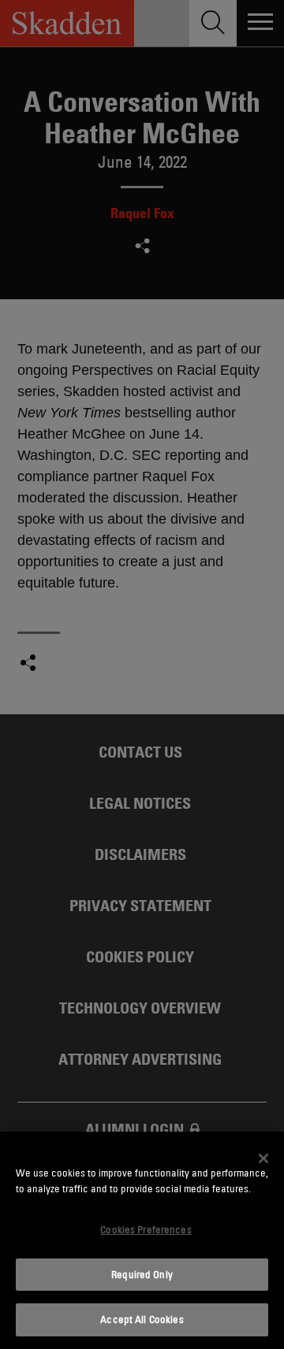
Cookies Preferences (145, 1229)
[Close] (263, 1158)
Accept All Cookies (141, 1319)
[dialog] (142, 1240)
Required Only (142, 1274)
